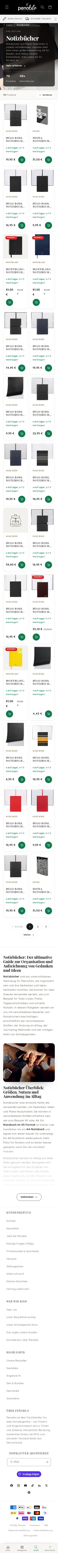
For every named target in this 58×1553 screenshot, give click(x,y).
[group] (29, 19)
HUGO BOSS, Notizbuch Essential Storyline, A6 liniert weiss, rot (41, 825)
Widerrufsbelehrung (43, 1531)
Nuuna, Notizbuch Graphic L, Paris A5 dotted (41, 890)
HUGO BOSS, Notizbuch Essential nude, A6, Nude (14, 545)
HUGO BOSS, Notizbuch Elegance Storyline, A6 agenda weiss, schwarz (41, 545)
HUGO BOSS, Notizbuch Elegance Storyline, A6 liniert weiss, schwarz (14, 348)
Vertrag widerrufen (17, 1289)
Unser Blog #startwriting (21, 1317)
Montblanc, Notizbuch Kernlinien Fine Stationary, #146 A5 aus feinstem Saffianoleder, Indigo (42, 271)
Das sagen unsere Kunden (21, 1332)
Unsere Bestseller (16, 1361)
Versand (11, 1259)
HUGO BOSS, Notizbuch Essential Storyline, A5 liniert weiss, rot (14, 825)
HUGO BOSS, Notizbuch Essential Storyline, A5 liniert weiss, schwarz (14, 205)
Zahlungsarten (14, 1266)
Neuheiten (12, 1368)
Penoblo (22, 1525)
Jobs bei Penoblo (16, 1236)
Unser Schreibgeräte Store (22, 1325)
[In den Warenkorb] (21, 159)
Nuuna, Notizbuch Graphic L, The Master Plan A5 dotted (42, 139)
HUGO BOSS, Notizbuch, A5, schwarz (15, 759)
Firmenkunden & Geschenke (22, 1251)
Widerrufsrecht (15, 1274)
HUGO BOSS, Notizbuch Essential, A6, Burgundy (41, 610)
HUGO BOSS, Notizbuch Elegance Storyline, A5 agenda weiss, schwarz (41, 413)
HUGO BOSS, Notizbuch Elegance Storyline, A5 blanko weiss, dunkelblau (15, 479)
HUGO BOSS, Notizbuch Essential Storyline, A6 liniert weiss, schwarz (41, 205)
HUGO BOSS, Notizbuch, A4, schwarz (15, 413)
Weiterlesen (27, 1197)
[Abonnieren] (47, 1462)
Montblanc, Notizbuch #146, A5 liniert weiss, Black (15, 271)
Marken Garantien (17, 1281)
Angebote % (13, 1376)
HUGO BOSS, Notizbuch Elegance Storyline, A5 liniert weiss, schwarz (14, 139)
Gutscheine (12, 1399)
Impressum (35, 1525)
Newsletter (12, 1229)
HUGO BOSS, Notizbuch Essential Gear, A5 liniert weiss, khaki (42, 479)
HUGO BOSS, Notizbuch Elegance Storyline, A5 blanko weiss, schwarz (14, 890)
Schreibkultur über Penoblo (22, 1340)
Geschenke (12, 1391)
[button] (6, 7)
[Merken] (23, 107)
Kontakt (11, 1221)
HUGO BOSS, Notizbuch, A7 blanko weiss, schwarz (41, 682)
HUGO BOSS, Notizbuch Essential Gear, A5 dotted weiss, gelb (41, 759)
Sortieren (47, 95)
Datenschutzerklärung (19, 1531)
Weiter (27, 934)
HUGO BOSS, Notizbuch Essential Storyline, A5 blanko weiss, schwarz (14, 610)
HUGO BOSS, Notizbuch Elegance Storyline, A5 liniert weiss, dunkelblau (42, 348)
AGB (46, 1525)
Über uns (11, 1310)
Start (9, 25)
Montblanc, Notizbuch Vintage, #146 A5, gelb (15, 682)
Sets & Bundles (15, 1383)
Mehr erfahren (14, 66)
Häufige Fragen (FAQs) (20, 1244)
